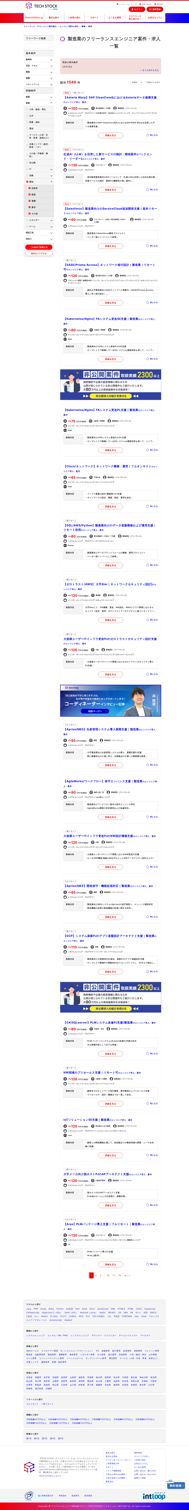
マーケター (145, 1335)
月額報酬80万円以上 (123, 1419)
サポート (94, 17)
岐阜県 (73, 1381)
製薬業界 (52, 1354)
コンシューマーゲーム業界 (51, 1358)
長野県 (64, 1381)
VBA (126, 1312)
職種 (28, 72)
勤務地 (29, 59)
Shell (143, 1316)
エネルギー (34, 220)
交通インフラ (32, 1362)
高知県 (108, 1385)
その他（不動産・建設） (38, 154)
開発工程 (30, 232)
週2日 (36, 1438)
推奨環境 (88, 1495)
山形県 (73, 1377)
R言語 (117, 1316)
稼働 (28, 97)
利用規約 (62, 1495)
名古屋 (99, 1381)
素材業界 (73, 1354)
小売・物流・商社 (37, 109)
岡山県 (55, 1385)
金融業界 (106, 1351)
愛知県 (90, 1381)
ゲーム (32, 226)
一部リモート (47, 1404)
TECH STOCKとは (34, 17)
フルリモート (32, 1404)
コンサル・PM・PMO (57, 1335)
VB (131, 1312)
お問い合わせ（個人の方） (145, 1471)
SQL (137, 1316)
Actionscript (56, 1320)
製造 (31, 182)
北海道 (29, 1377)
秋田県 (64, 1377)
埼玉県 (116, 1377)
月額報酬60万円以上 (79, 1419)
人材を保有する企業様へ (116, 1478)
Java (28, 1309)
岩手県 (47, 1377)
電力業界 (112, 1354)
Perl (78, 1309)
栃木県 (99, 1377)
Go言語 (69, 1309)
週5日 (61, 1438)
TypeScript (150, 1309)
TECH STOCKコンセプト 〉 (51, 1476)
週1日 (29, 1438)
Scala (43, 1309)
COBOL (73, 1316)
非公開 (32, 162)
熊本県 (143, 1385)
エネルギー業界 (87, 1354)
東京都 (134, 1377)
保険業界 (138, 1351)
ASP (146, 1312)
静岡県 (82, 1381)
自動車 (35, 188)
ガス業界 (101, 1354)
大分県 (151, 1385)
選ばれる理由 (111, 1456)
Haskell (68, 1320)
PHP (36, 1309)
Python (60, 1309)
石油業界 (123, 1354)
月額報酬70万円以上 (101, 1419)
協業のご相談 (140, 1478)
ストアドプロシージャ (36, 1320)
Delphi (44, 1316)
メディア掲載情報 (113, 1471)
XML (113, 1309)
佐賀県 (125, 1385)
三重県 (108, 1381)
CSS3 (139, 1309)
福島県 (82, 1377)
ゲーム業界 (31, 1358)
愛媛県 (99, 1385)
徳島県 (82, 1385)
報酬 (28, 78)
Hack (84, 1309)
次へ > (127, 1275)
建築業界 (45, 1362)
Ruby (51, 1309)
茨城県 (90, 1377)
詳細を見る (110, 135)
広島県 (64, 1385)
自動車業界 (40, 1354)
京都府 (145, 1381)
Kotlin (102, 1312)
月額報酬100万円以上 (36, 1423)
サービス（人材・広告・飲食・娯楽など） (39, 136)
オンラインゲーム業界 (96, 1358)
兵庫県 (29, 1385)
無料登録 (156, 9)
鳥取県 (38, 1385)
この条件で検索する (39, 247)
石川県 (38, 1381)
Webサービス (32, 1351)
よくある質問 (115, 17)
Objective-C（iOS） (52, 1312)
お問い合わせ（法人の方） (145, 1474)
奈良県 (125, 1381)
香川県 (90, 1385)
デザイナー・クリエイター (104, 1335)
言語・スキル (31, 65)
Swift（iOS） (71, 1312)
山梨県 (55, 1381)
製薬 (34, 194)
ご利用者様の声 (112, 1463)
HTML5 (121, 1309)
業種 (28, 103)
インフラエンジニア (79, 1335)
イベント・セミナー (126, 4)
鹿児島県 (39, 1388)
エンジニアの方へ (142, 1456)
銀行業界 (116, 1351)
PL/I (88, 1316)
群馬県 (108, 1377)
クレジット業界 (152, 1351)
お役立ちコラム (155, 17)
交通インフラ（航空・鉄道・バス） (39, 145)
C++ (36, 1316)
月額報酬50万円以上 (58, 1419)
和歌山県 (135, 1381)
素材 (34, 207)
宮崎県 (29, 1388)
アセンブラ (154, 1316)
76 (108, 1275)
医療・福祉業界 (59, 1362)
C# (119, 1312)
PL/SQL (54, 1316)
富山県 (29, 1381)
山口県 (73, 1385)
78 (119, 1275)
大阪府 (153, 1381)
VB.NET (112, 1312)
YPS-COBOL (98, 1316)
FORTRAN (127, 1316)
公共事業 (153, 1354)
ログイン (138, 9)
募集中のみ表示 (153, 82)
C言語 (29, 1316)
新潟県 (153, 1377)
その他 (35, 213)
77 (114, 1275)
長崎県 (134, 1385)
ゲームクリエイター (128, 1335)
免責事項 (75, 1495)
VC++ (138, 1312)
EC (97, 1351)
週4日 (52, 1438)
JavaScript (102, 1309)
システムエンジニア (35, 1335)
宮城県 (55, 1377)
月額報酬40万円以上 (36, 1419)
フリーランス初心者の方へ (135, 17)
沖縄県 (49, 1388)
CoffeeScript (32, 1312)
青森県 (38, 1377)
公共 (31, 115)
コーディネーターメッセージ (118, 1460)
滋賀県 (116, 1381)
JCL (110, 1316)
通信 (31, 128)
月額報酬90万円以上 (145, 1419)
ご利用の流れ (74, 17)
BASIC (153, 1312)
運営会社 (159, 4)
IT (30, 169)
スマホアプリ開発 (50, 1351)
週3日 (44, 1438)
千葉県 (125, 1377)
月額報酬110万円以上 (59, 1423)
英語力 (29, 239)
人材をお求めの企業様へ (116, 1474)
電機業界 (63, 1354)
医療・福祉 (34, 122)
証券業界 (127, 1351)
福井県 (47, 1381)
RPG (81, 1316)
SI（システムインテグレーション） (77, 1351)
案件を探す (54, 17)
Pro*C (63, 1316)
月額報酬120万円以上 (82, 1423)
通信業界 (113, 1358)
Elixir (92, 1309)
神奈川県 (144, 1377)
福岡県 (116, 1385)
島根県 (47, 1385)
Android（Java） (88, 1312)
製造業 (29, 1354)
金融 (31, 175)
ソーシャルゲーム (75, 1358)
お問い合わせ (146, 4)
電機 (34, 201)
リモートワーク (32, 84)
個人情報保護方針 (46, 1495)
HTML (131, 1309)
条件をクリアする (39, 253)
